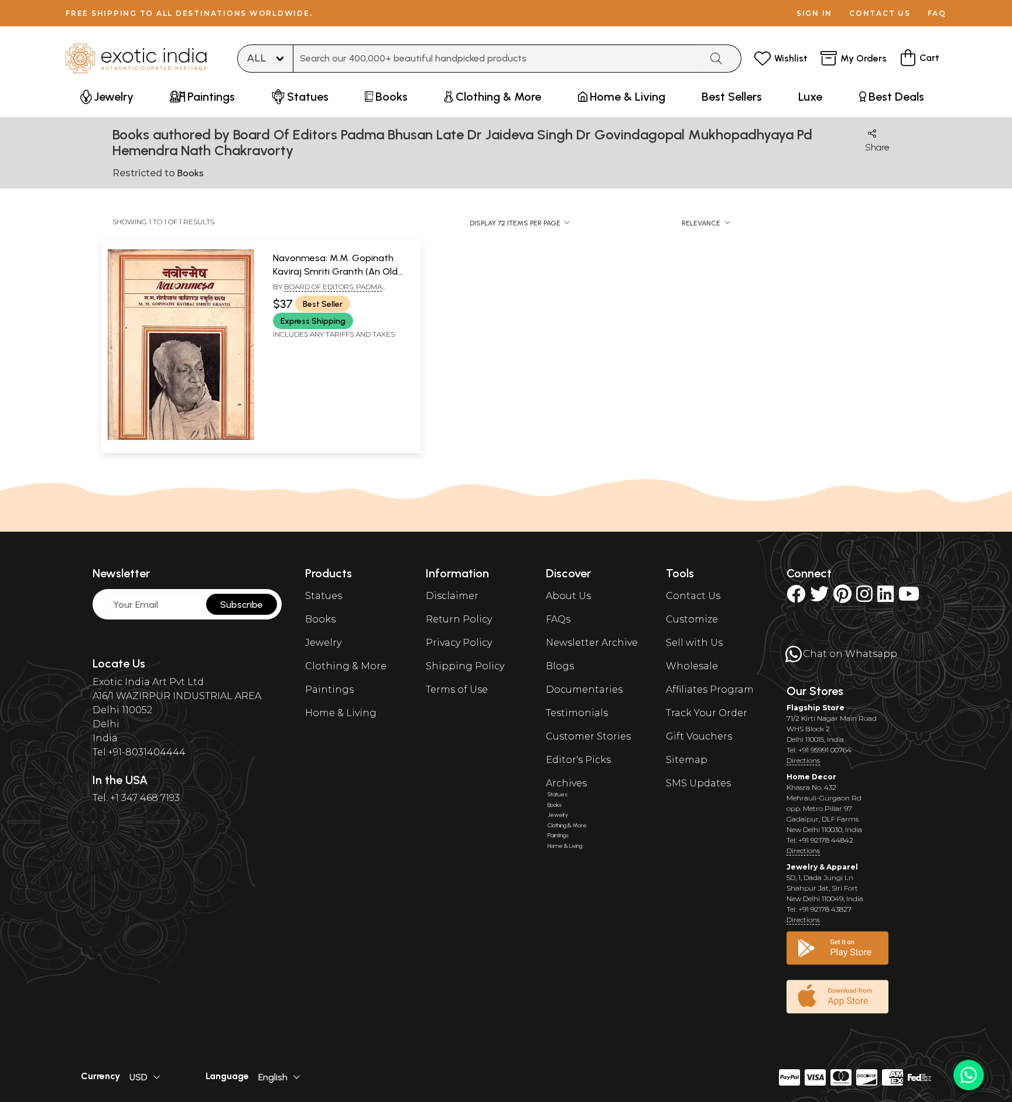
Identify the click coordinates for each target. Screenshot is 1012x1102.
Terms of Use (457, 689)
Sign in (814, 13)
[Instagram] (864, 597)
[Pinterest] (842, 597)
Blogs (560, 666)
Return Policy (459, 619)
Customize (692, 619)
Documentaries (584, 689)
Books (320, 619)
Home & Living (341, 712)
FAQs (558, 619)
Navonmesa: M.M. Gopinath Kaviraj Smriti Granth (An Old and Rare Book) (335, 271)
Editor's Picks (578, 759)
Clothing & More (346, 666)
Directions (803, 760)
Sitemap (686, 759)
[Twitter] (819, 597)
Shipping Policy (465, 666)
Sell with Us (694, 642)
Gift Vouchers (699, 736)
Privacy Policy (459, 642)
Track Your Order (706, 712)
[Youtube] (908, 597)
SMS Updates (698, 783)
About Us (568, 595)
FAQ (937, 13)
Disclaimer (452, 595)
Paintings (329, 689)
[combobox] (497, 59)
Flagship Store (816, 707)
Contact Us (693, 595)
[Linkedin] (885, 597)
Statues (323, 595)
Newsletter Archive (592, 642)
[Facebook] (796, 597)
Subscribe (241, 604)
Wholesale (692, 666)
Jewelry (323, 642)
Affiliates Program (710, 689)
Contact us (880, 13)
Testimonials (577, 712)
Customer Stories (588, 736)
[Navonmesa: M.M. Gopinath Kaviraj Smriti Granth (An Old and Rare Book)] (181, 440)
